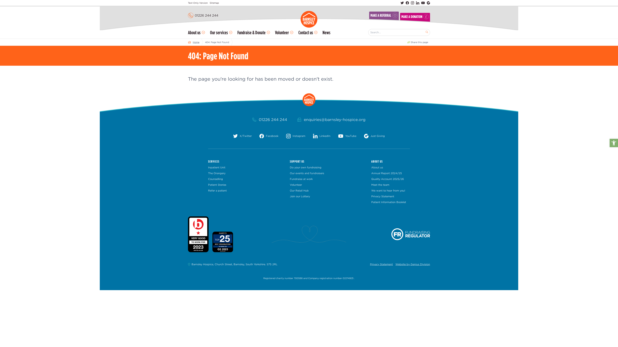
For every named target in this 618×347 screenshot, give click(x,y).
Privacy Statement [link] (382, 196)
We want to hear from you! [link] (388, 190)
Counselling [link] (215, 179)
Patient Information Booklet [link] (388, 202)
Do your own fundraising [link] (305, 167)
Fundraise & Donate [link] (251, 32)
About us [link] (194, 32)
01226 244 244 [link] (206, 15)
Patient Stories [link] (217, 184)
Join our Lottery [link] (300, 196)
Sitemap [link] (214, 3)
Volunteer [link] (282, 32)
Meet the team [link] (380, 184)
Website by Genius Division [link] (412, 264)
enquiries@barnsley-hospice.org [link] (334, 119)
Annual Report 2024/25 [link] (386, 173)
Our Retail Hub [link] (299, 190)
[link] (614, 143)
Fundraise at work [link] (301, 179)
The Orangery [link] (216, 173)
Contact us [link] (305, 32)
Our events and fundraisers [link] (307, 173)
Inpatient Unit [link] (216, 167)
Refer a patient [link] (217, 190)
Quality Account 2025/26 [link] (387, 179)
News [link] (326, 32)
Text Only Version (198, 3)
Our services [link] (219, 32)
